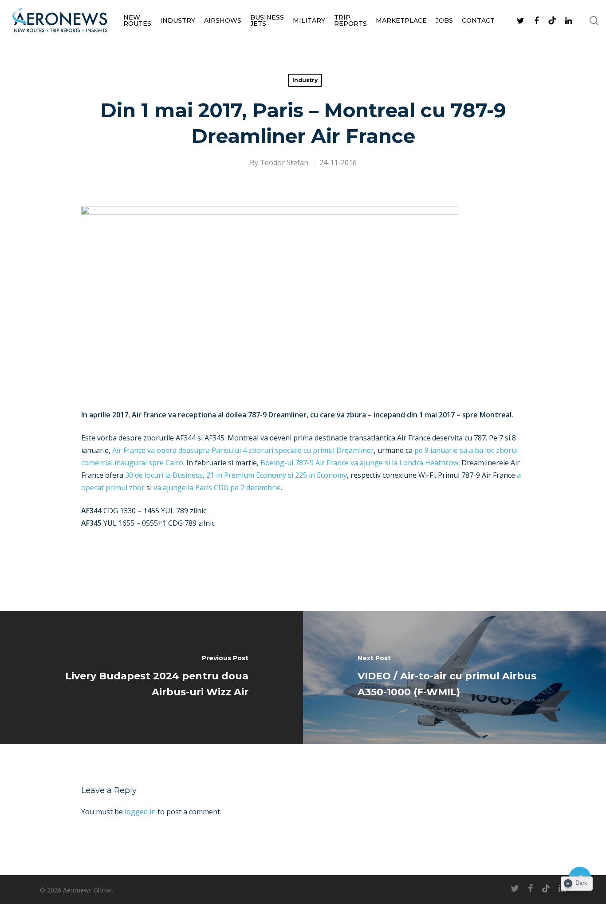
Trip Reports (350, 20)
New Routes (137, 20)
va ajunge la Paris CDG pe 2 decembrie (217, 487)
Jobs (444, 20)
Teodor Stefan (284, 162)
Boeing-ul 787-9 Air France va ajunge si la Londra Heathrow (359, 463)
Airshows (222, 20)
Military (309, 20)
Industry (177, 20)
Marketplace (401, 20)
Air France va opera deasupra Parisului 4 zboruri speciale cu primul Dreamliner (243, 450)
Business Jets (267, 20)
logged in (140, 812)
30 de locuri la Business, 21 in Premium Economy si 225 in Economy (236, 475)
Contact (478, 20)
